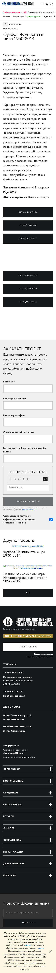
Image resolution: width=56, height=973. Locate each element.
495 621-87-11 (13, 691)
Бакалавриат (33, 12)
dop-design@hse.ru (13, 752)
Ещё (28, 593)
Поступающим (18, 17)
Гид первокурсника (33, 17)
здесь (27, 945)
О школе (6, 17)
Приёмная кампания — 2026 (15, 12)
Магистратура (45, 12)
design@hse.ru (11, 745)
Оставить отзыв (28, 647)
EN (42, 4)
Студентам (47, 17)
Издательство (15, 24)
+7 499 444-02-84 (13, 672)
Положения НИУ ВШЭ (28, 510)
